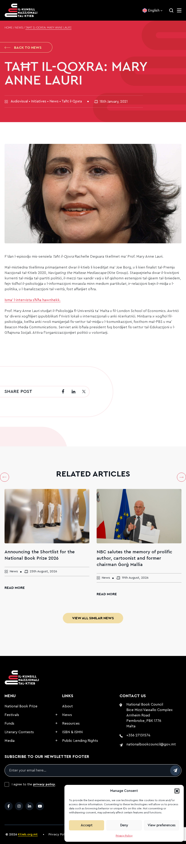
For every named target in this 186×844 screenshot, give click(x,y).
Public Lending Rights (80, 740)
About (67, 706)
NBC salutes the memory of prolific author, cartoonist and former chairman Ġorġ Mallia (134, 558)
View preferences (162, 825)
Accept (87, 825)
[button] (177, 791)
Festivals (12, 715)
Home (8, 28)
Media (10, 740)
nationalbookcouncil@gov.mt (151, 744)
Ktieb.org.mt (28, 834)
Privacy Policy (124, 835)
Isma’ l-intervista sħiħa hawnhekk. (33, 300)
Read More (15, 588)
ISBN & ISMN (72, 732)
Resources (71, 723)
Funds (9, 723)
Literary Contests (19, 732)
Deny (124, 825)
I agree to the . (34, 784)
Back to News (28, 47)
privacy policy (44, 784)
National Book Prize (21, 706)
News (19, 28)
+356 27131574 (138, 735)
